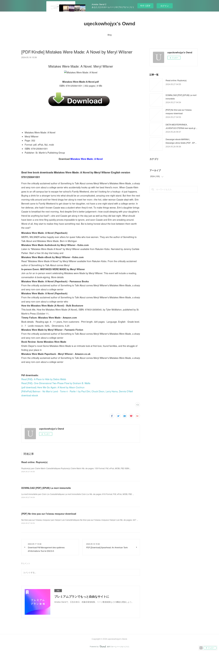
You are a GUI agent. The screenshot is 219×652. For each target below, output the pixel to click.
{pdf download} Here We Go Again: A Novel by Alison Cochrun (52, 387)
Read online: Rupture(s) (34, 462)
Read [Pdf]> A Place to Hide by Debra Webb (43, 379)
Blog (110, 34)
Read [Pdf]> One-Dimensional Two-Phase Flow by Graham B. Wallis (55, 383)
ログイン (164, 5)
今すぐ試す (145, 5)
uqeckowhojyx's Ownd (109, 23)
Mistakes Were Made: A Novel (86, 158)
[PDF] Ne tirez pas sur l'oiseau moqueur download (48, 513)
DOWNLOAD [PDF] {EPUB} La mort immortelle (46, 487)
